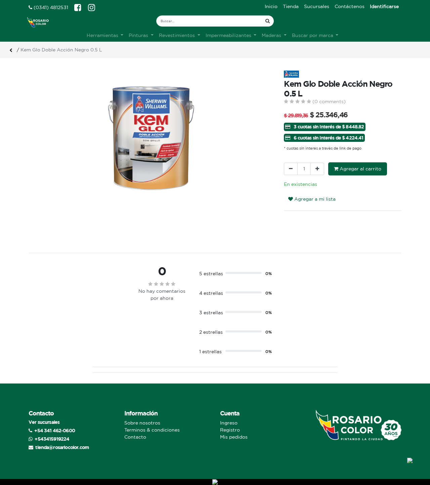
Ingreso (229, 423)
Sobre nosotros (142, 423)
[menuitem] (271, 6)
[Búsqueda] (267, 21)
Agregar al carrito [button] (359, 168)
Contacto (135, 437)
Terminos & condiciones (152, 430)
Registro (230, 430)
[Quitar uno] (291, 169)
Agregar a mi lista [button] (314, 199)
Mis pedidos (234, 437)
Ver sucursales (44, 422)
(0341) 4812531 (50, 7)
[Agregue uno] (317, 169)
